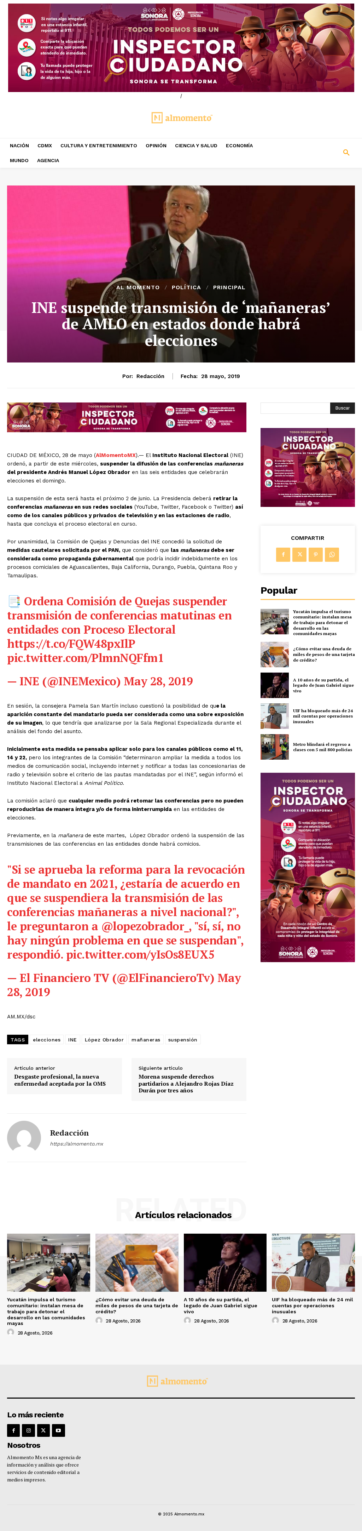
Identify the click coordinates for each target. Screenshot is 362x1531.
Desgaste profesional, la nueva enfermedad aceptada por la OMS (60, 1080)
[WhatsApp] (332, 555)
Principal (229, 287)
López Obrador (104, 1039)
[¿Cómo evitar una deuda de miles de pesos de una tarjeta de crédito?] (275, 654)
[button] (317, 152)
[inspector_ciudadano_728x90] (126, 430)
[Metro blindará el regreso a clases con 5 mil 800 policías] (275, 747)
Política (186, 287)
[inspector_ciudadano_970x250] (181, 48)
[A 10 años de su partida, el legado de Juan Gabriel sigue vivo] (275, 685)
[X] (299, 555)
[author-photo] (11, 1332)
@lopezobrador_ (145, 926)
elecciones (46, 1039)
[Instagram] (28, 1430)
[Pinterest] (316, 555)
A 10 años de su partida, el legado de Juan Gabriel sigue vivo (323, 685)
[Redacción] (24, 1138)
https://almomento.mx (76, 1144)
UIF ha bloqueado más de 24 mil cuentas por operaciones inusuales (323, 716)
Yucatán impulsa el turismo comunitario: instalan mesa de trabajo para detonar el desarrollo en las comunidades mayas (322, 622)
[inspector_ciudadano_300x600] (308, 960)
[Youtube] (58, 1430)
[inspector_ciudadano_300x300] (308, 505)
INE (72, 1039)
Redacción (150, 376)
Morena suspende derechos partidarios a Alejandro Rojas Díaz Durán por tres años (186, 1083)
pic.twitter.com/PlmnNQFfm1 (85, 657)
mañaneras (146, 1039)
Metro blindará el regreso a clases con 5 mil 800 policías (322, 747)
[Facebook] (283, 555)
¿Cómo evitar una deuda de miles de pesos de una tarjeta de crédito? (324, 654)
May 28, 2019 (158, 681)
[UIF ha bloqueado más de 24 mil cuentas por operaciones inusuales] (275, 716)
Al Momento (138, 287)
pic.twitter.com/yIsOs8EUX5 (140, 954)
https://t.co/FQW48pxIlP (71, 643)
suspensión (183, 1039)
